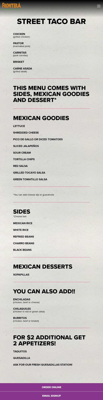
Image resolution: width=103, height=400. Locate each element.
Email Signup (51, 396)
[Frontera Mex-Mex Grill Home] (11, 6)
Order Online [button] (51, 387)
